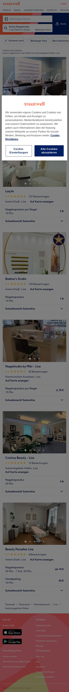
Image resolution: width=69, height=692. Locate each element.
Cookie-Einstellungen (18, 151)
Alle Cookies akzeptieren (49, 151)
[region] (34, 127)
